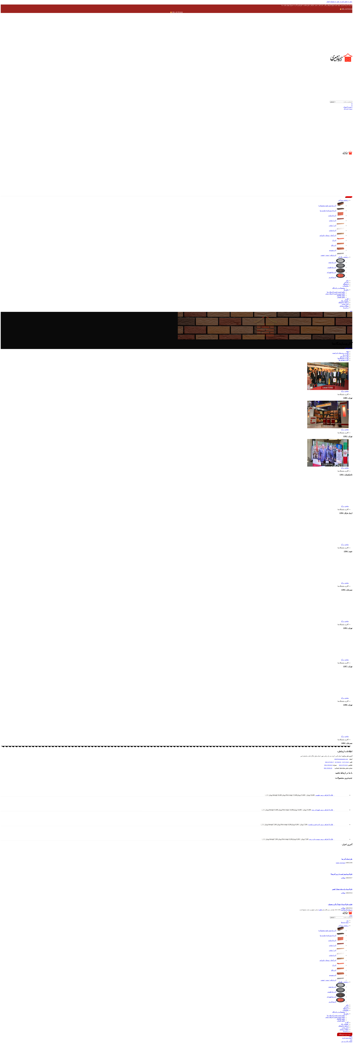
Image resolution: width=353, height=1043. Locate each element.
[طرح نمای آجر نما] (346, 855)
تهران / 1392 (347, 436)
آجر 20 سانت (332, 215)
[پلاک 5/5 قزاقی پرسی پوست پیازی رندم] (341, 839)
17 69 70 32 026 (329, 762)
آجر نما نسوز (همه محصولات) (327, 205)
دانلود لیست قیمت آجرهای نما (336, 292)
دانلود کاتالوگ (341, 295)
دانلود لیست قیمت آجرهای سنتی (335, 293)
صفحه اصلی (348, 348)
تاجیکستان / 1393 (346, 475)
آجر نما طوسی (331, 267)
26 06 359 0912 (328, 765)
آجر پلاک (333, 245)
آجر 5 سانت (332, 220)
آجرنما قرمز (332, 277)
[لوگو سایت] (341, 100)
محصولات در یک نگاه (338, 288)
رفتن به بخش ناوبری (345, 1)
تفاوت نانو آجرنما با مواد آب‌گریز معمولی (340, 904)
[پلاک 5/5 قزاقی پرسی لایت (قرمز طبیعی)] (341, 824)
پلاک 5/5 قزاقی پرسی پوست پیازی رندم (321, 839)
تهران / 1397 (347, 666)
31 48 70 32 (338, 762)
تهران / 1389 (347, 398)
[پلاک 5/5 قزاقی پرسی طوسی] (341, 795)
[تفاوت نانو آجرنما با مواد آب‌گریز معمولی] (346, 900)
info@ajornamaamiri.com (341, 759)
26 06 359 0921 (328, 768)
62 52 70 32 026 (343, 765)
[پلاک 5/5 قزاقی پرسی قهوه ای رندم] (341, 810)
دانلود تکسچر (341, 297)
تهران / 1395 (347, 628)
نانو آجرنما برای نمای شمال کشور (342, 889)
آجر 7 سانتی (332, 225)
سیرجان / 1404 (346, 743)
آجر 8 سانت (332, 230)
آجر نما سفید (332, 262)
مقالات (343, 878)
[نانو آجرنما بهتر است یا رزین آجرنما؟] (346, 870)
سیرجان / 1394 (346, 590)
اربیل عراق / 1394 (345, 513)
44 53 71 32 (345, 762)
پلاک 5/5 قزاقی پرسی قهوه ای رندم (322, 810)
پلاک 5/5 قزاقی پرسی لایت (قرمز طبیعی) (320, 824)
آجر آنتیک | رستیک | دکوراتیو (328, 235)
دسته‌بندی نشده (340, 862)
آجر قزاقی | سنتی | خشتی (328, 255)
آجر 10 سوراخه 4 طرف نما (328, 210)
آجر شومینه (332, 250)
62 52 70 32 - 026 (347, 9)
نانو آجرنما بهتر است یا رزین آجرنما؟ (341, 874)
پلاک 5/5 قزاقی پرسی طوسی (324, 795)
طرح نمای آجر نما (347, 859)
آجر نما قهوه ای (331, 272)
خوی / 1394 (348, 551)
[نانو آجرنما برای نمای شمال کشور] (346, 885)
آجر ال (334, 240)
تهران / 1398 (347, 705)
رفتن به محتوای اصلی (332, 1)
